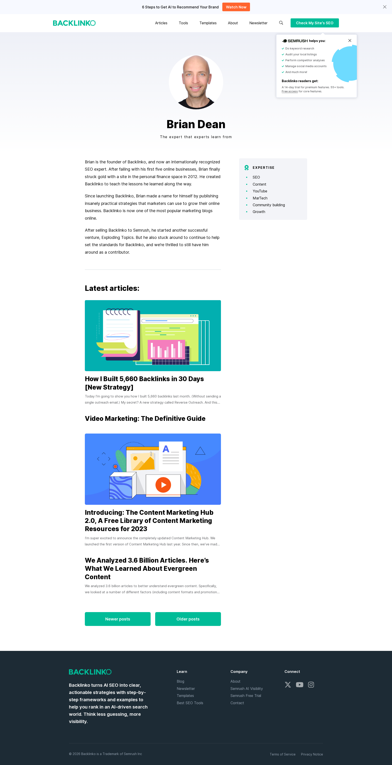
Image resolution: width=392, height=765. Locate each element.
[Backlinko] (74, 23)
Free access (290, 91)
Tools (183, 23)
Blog (180, 681)
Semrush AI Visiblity (246, 688)
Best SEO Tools (190, 703)
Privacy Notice (312, 754)
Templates (208, 23)
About (233, 23)
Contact (237, 703)
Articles (161, 23)
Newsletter (258, 23)
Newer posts (117, 619)
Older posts (188, 619)
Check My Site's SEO (314, 23)
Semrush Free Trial (245, 695)
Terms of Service (283, 754)
